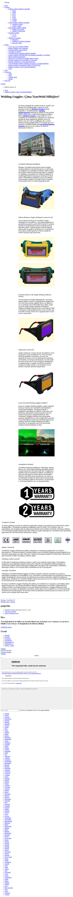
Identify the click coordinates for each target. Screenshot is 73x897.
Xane (6, 5)
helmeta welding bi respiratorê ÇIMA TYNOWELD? (24, 65)
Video (10, 74)
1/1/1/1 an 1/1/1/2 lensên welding (18, 46)
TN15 (14, 16)
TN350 (14, 19)
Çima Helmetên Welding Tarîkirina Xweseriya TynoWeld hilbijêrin (28, 63)
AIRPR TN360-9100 (18, 31)
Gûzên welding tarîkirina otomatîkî (18, 22)
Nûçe (6, 70)
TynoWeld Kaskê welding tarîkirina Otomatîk (22, 53)
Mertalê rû (15, 39)
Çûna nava (8, 72)
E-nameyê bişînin (6, 652)
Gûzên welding (16, 26)
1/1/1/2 (14, 36)
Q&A (10, 68)
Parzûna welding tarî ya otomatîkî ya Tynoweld (22, 60)
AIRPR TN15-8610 (18, 29)
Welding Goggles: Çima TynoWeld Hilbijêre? (22, 67)
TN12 (14, 14)
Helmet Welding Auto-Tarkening (18, 48)
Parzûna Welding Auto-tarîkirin (17, 50)
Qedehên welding (17, 24)
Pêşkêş (7, 45)
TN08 (14, 12)
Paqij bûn (7, 80)
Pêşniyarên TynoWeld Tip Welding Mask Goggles (23, 58)
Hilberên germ (5, 602)
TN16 (14, 17)
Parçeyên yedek (17, 43)
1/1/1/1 (14, 34)
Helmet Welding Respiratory (16, 57)
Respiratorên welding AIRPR (17, 28)
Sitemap (12, 602)
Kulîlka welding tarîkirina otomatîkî (19, 9)
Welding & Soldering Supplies (21, 41)
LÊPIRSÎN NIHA (6, 627)
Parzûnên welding (13, 33)
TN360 (14, 21)
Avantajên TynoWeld (14, 51)
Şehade (10, 79)
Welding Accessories (14, 38)
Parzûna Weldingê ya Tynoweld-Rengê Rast (21, 62)
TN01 (14, 10)
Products (7, 7)
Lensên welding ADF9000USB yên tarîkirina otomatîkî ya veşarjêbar (29, 55)
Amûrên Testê (12, 77)
